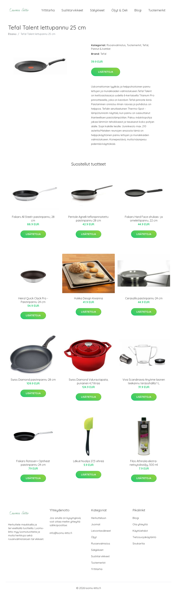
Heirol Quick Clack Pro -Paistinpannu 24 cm (33, 300)
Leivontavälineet (101, 530)
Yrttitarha (48, 10)
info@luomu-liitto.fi (61, 533)
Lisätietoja (105, 71)
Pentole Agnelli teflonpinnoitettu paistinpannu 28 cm (88, 218)
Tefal (145, 45)
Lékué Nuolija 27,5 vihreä (88, 461)
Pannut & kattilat (100, 48)
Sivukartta (139, 543)
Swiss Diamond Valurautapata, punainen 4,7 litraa (88, 381)
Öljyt (94, 537)
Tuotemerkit (156, 10)
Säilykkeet (97, 10)
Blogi (137, 10)
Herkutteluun (98, 518)
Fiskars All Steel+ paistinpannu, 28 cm (33, 218)
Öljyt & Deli (119, 10)
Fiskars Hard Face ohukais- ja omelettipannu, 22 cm (144, 218)
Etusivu (12, 34)
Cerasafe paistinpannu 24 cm (143, 298)
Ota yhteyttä (140, 524)
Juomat (95, 524)
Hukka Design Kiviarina (88, 298)
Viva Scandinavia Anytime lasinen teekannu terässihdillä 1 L (144, 381)
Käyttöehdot (140, 530)
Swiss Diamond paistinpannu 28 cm (33, 379)
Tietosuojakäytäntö (144, 537)
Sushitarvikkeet (72, 10)
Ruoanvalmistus (116, 45)
